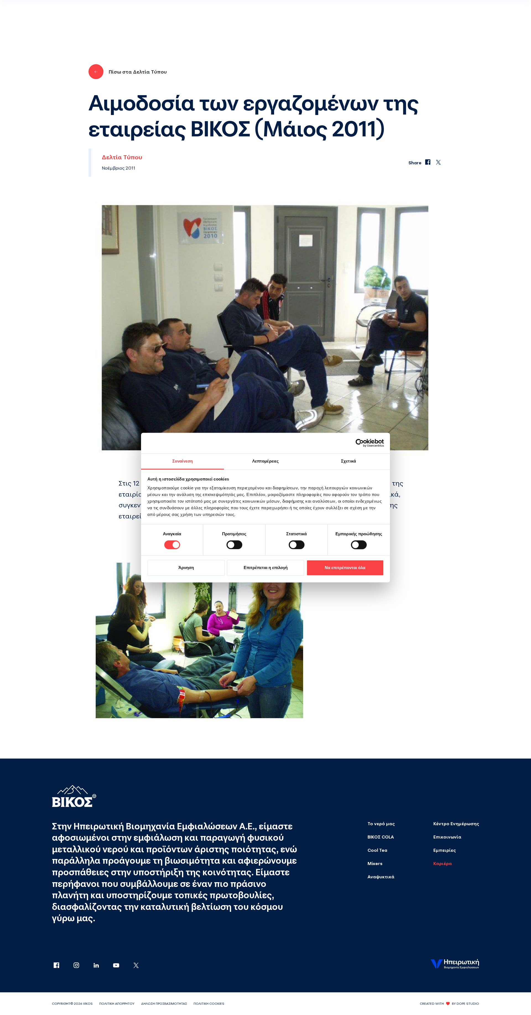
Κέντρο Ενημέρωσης (456, 823)
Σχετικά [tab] (348, 461)
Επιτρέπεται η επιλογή (266, 567)
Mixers (375, 863)
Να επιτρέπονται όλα (345, 567)
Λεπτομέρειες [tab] (265, 461)
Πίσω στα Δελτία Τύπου (138, 72)
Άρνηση (186, 567)
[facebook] (62, 965)
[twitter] (136, 965)
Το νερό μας (381, 823)
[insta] (82, 965)
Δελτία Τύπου (122, 157)
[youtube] (122, 965)
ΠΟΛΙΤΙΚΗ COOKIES (209, 1003)
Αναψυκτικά (381, 876)
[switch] (234, 544)
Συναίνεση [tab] (182, 461)
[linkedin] (102, 965)
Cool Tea (377, 850)
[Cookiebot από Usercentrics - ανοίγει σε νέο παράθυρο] (359, 443)
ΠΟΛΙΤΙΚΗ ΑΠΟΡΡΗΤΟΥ (116, 1003)
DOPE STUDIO (468, 1003)
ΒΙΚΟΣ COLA (381, 837)
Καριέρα (442, 863)
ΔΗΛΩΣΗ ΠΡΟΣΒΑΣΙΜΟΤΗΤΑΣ (164, 1003)
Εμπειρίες (444, 850)
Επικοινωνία (447, 837)
